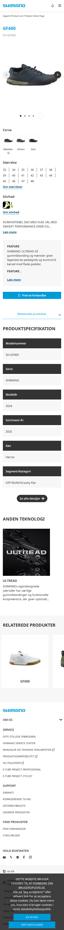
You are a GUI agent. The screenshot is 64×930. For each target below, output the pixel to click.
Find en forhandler (34, 295)
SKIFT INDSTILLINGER (32, 924)
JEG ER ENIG (32, 917)
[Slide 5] (40, 116)
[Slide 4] (33, 116)
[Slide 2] (25, 116)
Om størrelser (12, 187)
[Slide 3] (29, 116)
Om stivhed (11, 212)
